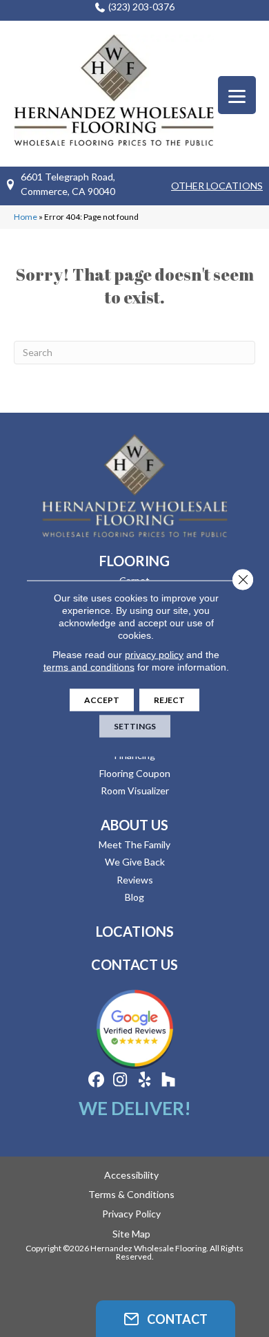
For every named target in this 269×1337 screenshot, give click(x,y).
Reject (169, 700)
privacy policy (154, 654)
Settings (135, 726)
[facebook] (96, 1080)
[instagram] (120, 1080)
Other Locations (217, 185)
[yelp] (144, 1080)
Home (25, 217)
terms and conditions (88, 667)
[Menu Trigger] (237, 95)
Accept (101, 700)
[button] (165, 1318)
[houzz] (169, 1080)
